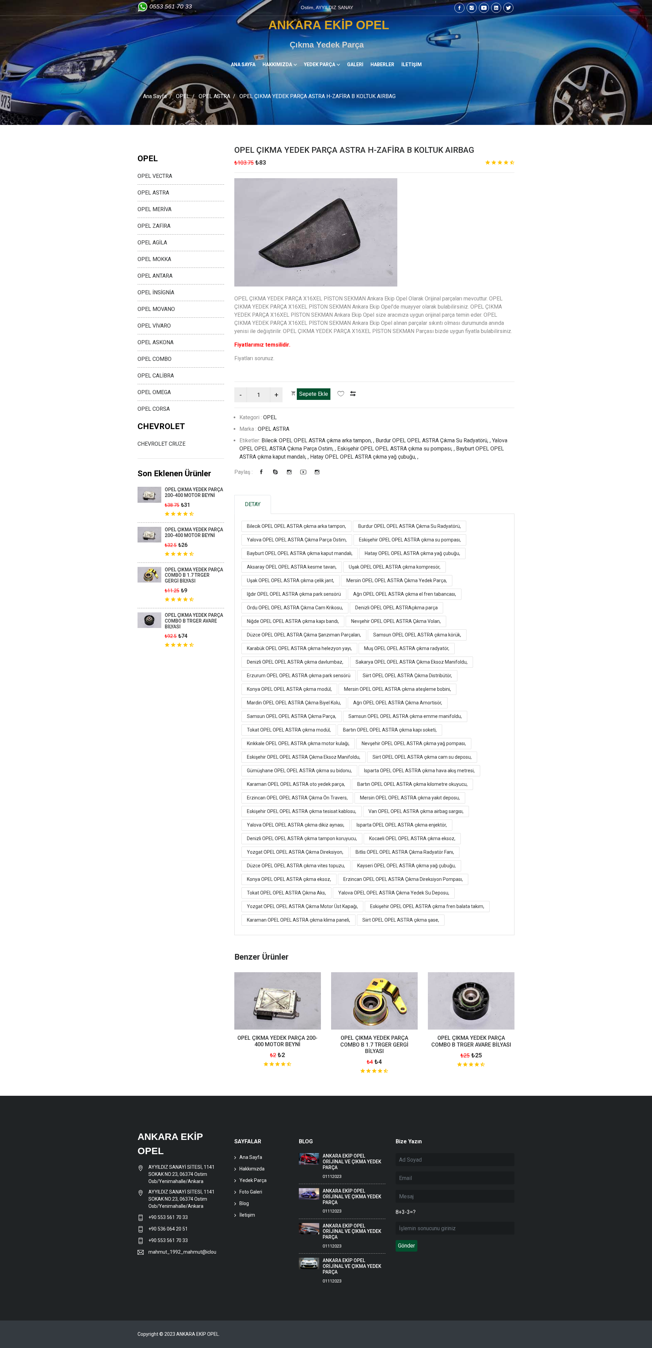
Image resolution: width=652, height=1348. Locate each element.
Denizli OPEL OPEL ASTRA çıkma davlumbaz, (295, 662)
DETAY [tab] (252, 504)
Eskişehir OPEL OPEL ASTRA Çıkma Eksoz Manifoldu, (303, 757)
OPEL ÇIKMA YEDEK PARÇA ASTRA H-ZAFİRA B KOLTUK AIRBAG (354, 150)
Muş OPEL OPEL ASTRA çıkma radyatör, (406, 648)
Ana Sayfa (155, 96)
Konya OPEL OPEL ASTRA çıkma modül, (289, 689)
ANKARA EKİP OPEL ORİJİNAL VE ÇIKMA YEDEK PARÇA (352, 1161)
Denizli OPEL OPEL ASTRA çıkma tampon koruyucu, (302, 838)
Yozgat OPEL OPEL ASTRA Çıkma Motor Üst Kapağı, (302, 906)
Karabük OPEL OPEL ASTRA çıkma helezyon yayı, (299, 648)
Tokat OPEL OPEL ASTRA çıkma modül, (289, 730)
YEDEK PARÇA (319, 64)
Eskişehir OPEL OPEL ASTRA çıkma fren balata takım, (427, 906)
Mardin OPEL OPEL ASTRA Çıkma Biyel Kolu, (294, 702)
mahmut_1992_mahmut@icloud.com (182, 1252)
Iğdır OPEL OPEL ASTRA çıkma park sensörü (294, 594)
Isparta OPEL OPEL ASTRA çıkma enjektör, (402, 825)
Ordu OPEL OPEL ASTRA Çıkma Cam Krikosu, (295, 607)
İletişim (247, 1215)
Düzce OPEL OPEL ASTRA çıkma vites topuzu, (296, 865)
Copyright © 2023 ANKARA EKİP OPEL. (179, 1334)
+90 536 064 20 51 (168, 1229)
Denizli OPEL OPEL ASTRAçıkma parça (396, 607)
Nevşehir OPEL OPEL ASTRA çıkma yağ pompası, (414, 743)
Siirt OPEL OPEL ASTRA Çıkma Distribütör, (407, 675)
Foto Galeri (250, 1192)
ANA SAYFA (243, 64)
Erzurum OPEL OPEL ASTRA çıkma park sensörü (298, 675)
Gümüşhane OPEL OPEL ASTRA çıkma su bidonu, (299, 770)
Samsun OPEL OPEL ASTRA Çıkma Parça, (291, 716)
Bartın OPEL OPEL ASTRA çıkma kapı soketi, (390, 730)
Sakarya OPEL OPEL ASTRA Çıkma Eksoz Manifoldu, (412, 662)
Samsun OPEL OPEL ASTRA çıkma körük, (417, 635)
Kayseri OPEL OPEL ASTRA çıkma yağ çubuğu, (406, 865)
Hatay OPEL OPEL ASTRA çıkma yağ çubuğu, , (364, 457)
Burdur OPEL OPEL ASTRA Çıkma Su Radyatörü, (409, 526)
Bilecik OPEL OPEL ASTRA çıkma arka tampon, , (318, 440)
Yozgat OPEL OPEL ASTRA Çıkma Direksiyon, (295, 852)
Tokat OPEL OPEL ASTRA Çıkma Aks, (286, 892)
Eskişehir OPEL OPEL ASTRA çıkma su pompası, (410, 539)
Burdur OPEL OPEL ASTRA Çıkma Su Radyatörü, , (434, 440)
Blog (244, 1203)
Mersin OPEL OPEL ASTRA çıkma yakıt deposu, (410, 797)
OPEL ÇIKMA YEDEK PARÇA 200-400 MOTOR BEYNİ (277, 1041)
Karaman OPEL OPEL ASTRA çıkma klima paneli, (298, 920)
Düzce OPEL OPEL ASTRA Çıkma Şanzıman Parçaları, (304, 635)
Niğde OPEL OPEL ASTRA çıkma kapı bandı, (293, 621)
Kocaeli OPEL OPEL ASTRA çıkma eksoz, (412, 838)
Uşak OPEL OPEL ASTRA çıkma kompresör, (394, 567)
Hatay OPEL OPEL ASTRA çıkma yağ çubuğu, (412, 553)
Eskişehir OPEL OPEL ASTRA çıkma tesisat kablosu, (301, 811)
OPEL (182, 96)
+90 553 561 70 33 (168, 1217)
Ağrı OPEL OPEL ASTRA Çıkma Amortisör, (397, 702)
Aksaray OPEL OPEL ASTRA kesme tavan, (292, 567)
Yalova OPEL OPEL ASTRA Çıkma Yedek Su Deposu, (393, 892)
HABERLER (382, 64)
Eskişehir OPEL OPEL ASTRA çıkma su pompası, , (396, 448)
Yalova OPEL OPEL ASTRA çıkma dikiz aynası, (295, 825)
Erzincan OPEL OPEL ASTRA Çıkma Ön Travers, (297, 797)
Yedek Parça (253, 1180)
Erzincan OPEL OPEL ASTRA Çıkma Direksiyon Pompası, (403, 879)
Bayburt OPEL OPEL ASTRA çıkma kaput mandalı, (299, 553)
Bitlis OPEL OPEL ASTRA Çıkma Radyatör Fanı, (405, 852)
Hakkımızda (252, 1168)
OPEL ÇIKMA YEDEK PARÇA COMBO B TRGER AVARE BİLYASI (471, 1041)
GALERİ (355, 64)
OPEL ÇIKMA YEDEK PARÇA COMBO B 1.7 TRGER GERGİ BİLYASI (374, 1044)
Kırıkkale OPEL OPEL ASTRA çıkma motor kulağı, (298, 743)
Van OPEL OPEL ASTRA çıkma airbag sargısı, (416, 811)
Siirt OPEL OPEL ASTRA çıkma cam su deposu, (422, 757)
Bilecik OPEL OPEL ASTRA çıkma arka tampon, (296, 526)
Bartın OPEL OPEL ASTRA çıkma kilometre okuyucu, (412, 784)
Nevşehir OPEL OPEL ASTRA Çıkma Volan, (396, 621)
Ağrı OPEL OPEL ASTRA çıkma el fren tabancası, (404, 594)
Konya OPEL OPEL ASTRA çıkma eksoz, (289, 879)
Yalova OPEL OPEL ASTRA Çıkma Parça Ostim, (297, 539)
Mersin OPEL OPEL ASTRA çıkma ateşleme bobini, (397, 689)
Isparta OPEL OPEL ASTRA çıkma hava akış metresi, (419, 770)
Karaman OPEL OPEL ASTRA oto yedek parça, (296, 784)
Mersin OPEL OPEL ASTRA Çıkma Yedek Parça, (396, 580)
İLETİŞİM (411, 64)
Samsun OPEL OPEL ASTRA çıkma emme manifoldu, (405, 716)
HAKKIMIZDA (277, 64)
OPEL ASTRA (214, 96)
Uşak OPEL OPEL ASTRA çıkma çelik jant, (290, 580)
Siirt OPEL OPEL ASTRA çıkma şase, (400, 920)
